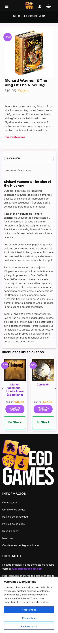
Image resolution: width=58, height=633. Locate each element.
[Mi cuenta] (40, 6)
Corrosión (43, 384)
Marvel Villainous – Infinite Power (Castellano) (15, 389)
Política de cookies (13, 523)
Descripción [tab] (13, 158)
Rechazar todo (29, 626)
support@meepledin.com (26, 568)
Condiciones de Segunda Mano (20, 545)
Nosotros (7, 538)
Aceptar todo (29, 609)
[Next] (55, 395)
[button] (7, 6)
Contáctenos (10, 502)
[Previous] (2, 395)
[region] (29, 605)
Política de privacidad (15, 516)
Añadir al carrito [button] (14, 409)
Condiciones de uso (14, 509)
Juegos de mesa (34, 16)
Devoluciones (10, 530)
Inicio (16, 16)
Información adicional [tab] (19, 170)
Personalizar (29, 618)
